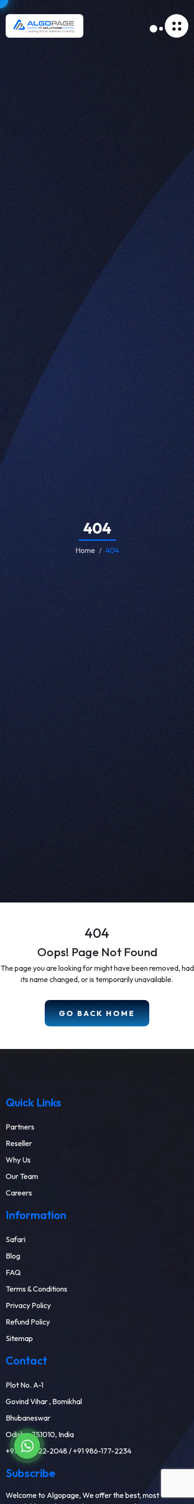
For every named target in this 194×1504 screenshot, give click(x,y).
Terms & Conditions (36, 1288)
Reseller (19, 1143)
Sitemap (19, 1338)
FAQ (13, 1272)
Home (85, 550)
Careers (19, 1192)
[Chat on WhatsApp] (27, 1446)
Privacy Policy (28, 1305)
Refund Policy (28, 1321)
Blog (13, 1255)
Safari (15, 1239)
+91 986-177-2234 (102, 1450)
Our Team (22, 1176)
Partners (20, 1126)
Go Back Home (97, 1013)
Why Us (18, 1159)
